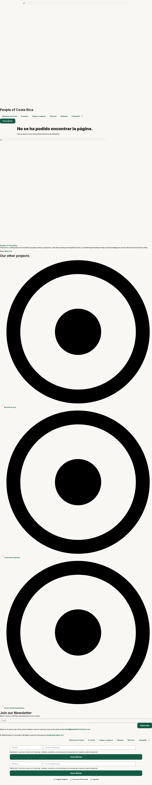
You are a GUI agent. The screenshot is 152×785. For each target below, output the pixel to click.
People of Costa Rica (16, 110)
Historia (53, 116)
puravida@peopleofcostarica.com (76, 729)
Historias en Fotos (9, 116)
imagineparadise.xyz (55, 735)
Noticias (64, 116)
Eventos (24, 116)
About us (8, 251)
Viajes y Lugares (39, 116)
